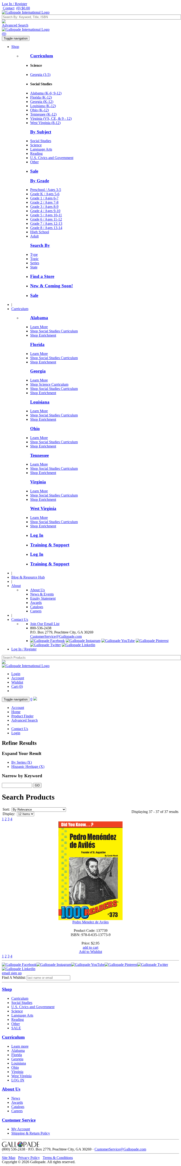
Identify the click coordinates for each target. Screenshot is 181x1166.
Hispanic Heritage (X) (27, 767)
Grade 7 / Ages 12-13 (46, 223)
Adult (34, 236)
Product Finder (22, 716)
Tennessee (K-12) (43, 114)
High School (39, 232)
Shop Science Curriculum (49, 384)
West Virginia (43, 508)
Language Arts (41, 149)
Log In (36, 535)
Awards (36, 603)
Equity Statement (43, 598)
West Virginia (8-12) (45, 123)
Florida (37, 344)
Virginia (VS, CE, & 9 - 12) (51, 118)
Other (34, 162)
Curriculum (41, 55)
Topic (34, 259)
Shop (15, 47)
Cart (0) (17, 686)
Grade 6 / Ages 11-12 (46, 219)
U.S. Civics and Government (51, 158)
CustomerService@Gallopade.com (56, 636)
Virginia (38, 481)
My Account (20, 1129)
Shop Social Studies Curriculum (54, 331)
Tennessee (39, 455)
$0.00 (23, 8)
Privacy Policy (29, 1158)
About (16, 586)
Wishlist (17, 682)
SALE (16, 1028)
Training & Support (49, 544)
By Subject (40, 131)
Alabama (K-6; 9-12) (46, 93)
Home (16, 712)
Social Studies (40, 141)
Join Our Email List (44, 624)
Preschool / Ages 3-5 (45, 190)
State (33, 267)
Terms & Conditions (58, 1158)
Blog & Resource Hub (28, 577)
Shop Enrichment (43, 335)
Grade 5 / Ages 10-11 (46, 215)
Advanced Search (15, 25)
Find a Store (42, 276)
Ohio (35, 428)
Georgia (38, 371)
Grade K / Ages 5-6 (44, 194)
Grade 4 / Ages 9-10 (45, 211)
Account (17, 678)
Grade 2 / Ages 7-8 (44, 202)
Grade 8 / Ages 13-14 (46, 228)
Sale (34, 171)
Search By (40, 245)
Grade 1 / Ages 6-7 (44, 198)
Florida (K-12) (41, 97)
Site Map (8, 1158)
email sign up (12, 973)
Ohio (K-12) (39, 110)
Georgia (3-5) (40, 75)
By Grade (39, 180)
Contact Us (19, 620)
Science (36, 145)
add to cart (90, 947)
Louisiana (39, 402)
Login (15, 674)
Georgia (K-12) (41, 102)
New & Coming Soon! (51, 285)
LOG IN (17, 1080)
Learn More (39, 327)
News (15, 1098)
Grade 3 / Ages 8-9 (44, 207)
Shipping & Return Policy (30, 1133)
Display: (9, 814)
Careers (35, 611)
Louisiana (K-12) (43, 106)
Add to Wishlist (90, 952)
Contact (8, 8)
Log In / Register (14, 4)
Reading (36, 153)
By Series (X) (21, 762)
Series (34, 263)
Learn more (20, 1046)
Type (34, 255)
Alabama (39, 317)
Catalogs (36, 607)
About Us (37, 590)
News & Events (42, 594)
